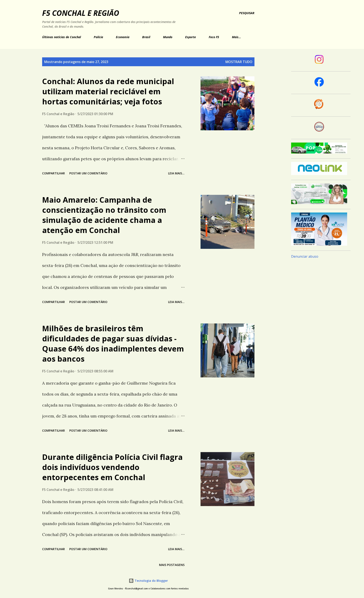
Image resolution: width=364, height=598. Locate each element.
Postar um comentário (88, 173)
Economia (122, 37)
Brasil (146, 37)
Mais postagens (172, 565)
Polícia (98, 37)
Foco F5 (214, 37)
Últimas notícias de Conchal (61, 37)
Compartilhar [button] (53, 173)
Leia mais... (176, 173)
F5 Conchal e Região (80, 13)
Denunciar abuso (304, 256)
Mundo (167, 37)
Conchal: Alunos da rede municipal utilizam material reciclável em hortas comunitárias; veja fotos (108, 91)
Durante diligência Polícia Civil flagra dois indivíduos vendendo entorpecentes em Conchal (112, 467)
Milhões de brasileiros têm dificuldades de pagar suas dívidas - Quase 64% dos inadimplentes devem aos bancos (113, 343)
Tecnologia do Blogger (151, 581)
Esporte (190, 37)
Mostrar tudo (238, 61)
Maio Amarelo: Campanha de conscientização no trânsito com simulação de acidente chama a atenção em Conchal (104, 215)
